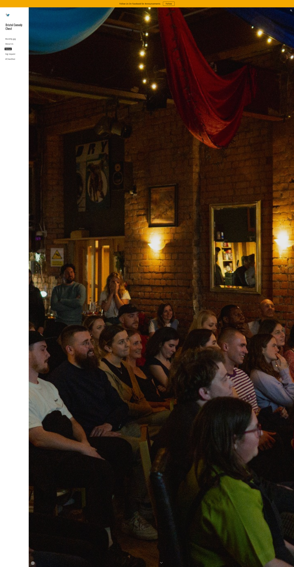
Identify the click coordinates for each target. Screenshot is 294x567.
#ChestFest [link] (10, 59)
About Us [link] (9, 44)
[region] (147, 3)
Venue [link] (8, 49)
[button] (291, 10)
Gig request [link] (10, 54)
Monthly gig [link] (10, 39)
